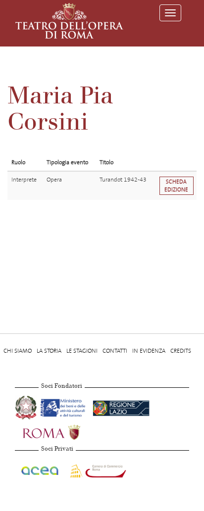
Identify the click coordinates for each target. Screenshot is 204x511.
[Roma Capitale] (64, 431)
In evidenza (148, 351)
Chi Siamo (17, 351)
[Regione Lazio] (121, 406)
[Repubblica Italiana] (27, 406)
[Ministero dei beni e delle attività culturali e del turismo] (65, 406)
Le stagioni (82, 351)
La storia (49, 351)
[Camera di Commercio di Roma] (97, 469)
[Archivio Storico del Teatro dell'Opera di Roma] (69, 21)
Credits (180, 351)
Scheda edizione (176, 185)
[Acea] (40, 469)
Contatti (114, 351)
